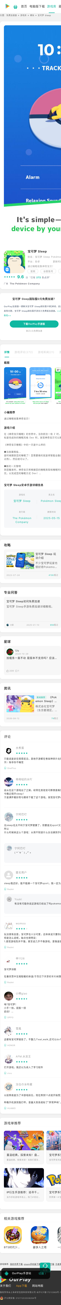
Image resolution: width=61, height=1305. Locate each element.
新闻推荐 (41, 697)
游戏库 (23, 15)
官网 (32, 271)
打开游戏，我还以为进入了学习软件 (23, 1067)
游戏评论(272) (23, 352)
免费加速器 (11, 15)
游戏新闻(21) (46, 352)
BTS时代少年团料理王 (17, 1247)
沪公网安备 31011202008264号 (20, 1298)
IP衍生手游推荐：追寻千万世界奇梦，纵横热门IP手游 (24, 1192)
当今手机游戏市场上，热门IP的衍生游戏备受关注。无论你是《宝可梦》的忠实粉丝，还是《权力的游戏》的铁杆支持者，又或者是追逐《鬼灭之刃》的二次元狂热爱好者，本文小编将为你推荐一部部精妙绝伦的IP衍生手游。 (24, 1197)
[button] (6, 387)
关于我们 (5, 1285)
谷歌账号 (48, 271)
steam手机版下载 (32, 1264)
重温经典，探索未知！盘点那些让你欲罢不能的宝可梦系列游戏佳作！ (24, 1155)
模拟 (32, 15)
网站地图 (37, 1285)
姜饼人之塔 (40, 1247)
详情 (7, 352)
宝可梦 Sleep (22, 500)
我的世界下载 (16, 1264)
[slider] (9, 277)
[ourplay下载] (13, 6)
